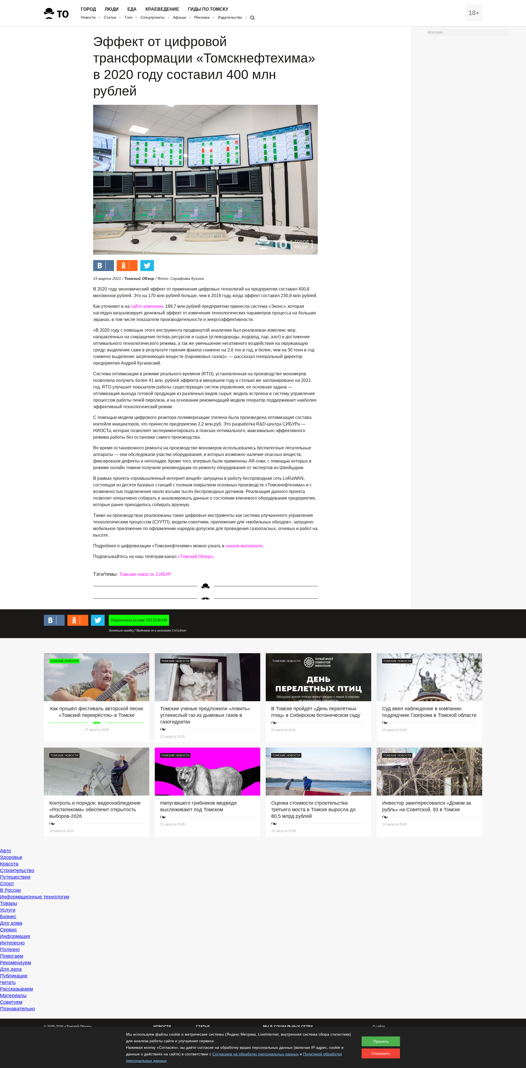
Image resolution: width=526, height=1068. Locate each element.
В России (10, 890)
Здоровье (11, 857)
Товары (8, 903)
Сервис (8, 929)
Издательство (230, 17)
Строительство (17, 870)
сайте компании (147, 306)
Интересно (12, 943)
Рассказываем (16, 989)
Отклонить (380, 1053)
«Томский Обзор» (195, 556)
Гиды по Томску (208, 9)
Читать (8, 982)
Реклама (202, 17)
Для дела (11, 969)
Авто (5, 850)
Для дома (11, 923)
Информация (15, 936)
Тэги (128, 17)
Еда (132, 9)
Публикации (13, 976)
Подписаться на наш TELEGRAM (139, 620)
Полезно (10, 949)
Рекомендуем (15, 962)
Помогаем (11, 956)
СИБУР (163, 574)
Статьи (110, 17)
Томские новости (136, 574)
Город (88, 9)
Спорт (7, 883)
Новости (88, 17)
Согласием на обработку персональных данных (255, 1054)
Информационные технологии (34, 897)
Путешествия (15, 877)
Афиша (179, 17)
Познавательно (17, 1008)
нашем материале (244, 545)
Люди (112, 9)
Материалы (13, 995)
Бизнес (8, 916)
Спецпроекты (153, 17)
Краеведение (162, 9)
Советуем (11, 1002)
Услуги (7, 910)
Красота (9, 864)
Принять (380, 1041)
